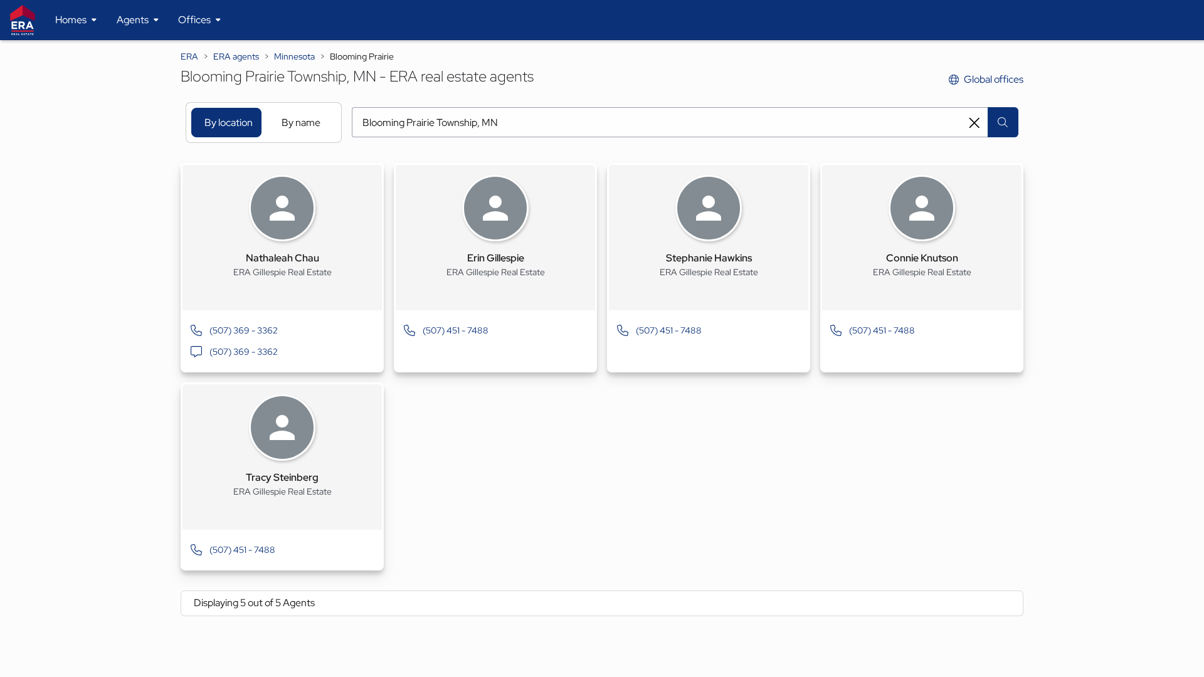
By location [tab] (228, 122)
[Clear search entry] (974, 123)
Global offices (993, 79)
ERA (189, 56)
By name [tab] (301, 122)
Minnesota (294, 56)
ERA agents (236, 56)
